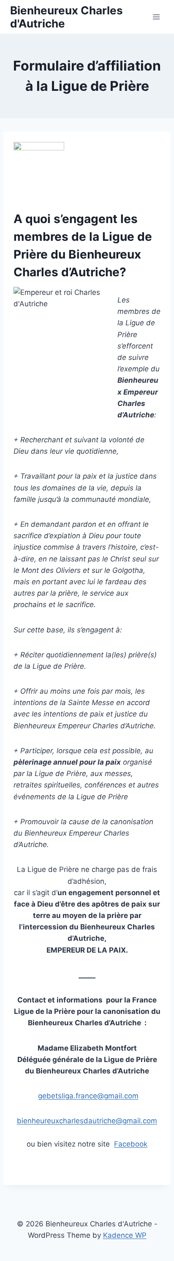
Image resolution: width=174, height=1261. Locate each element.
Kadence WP (125, 1235)
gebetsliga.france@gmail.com (88, 1096)
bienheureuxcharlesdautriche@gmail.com (87, 1121)
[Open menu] (156, 16)
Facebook (130, 1144)
